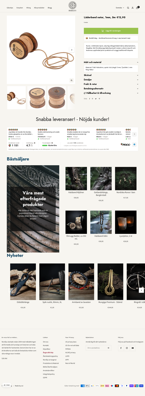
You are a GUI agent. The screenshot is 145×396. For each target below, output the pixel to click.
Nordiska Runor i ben (126, 192)
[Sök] (128, 8)
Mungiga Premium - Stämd (110, 302)
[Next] (71, 49)
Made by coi (19, 386)
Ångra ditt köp (48, 352)
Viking (28, 8)
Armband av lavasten (81, 302)
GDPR (45, 377)
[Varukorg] (137, 8)
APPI (67, 360)
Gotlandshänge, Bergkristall (101, 194)
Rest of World (70, 363)
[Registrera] (108, 348)
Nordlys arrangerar (50, 360)
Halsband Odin (101, 236)
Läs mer (4, 358)
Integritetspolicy (49, 374)
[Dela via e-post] (99, 98)
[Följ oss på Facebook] (121, 348)
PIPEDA (68, 349)
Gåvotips (10, 8)
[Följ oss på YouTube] (133, 348)
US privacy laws (70, 342)
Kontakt (46, 345)
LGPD (67, 356)
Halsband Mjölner (76, 192)
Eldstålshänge (23, 302)
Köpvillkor (46, 349)
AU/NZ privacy (70, 352)
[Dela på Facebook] (89, 99)
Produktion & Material (51, 363)
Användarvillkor (48, 370)
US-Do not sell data (72, 345)
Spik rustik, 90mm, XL (52, 302)
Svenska (119, 7)
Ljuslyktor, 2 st (125, 236)
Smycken (19, 8)
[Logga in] (133, 8)
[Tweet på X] (96, 99)
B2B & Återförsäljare (50, 367)
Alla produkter (39, 8)
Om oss (45, 342)
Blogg (50, 8)
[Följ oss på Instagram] (127, 348)
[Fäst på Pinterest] (92, 99)
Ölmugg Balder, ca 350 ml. (76, 237)
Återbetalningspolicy (50, 356)
